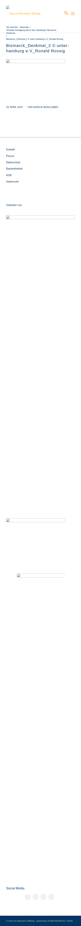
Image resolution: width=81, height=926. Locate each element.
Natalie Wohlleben (45, 107)
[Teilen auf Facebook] (28, 897)
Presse (10, 155)
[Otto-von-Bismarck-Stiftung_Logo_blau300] (33, 14)
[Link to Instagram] (43, 897)
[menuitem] (64, 14)
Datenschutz (13, 162)
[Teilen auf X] (36, 897)
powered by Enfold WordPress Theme (54, 921)
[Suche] (64, 14)
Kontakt (10, 149)
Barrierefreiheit (14, 168)
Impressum (12, 181)
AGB (9, 175)
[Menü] (73, 13)
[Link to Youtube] (51, 897)
